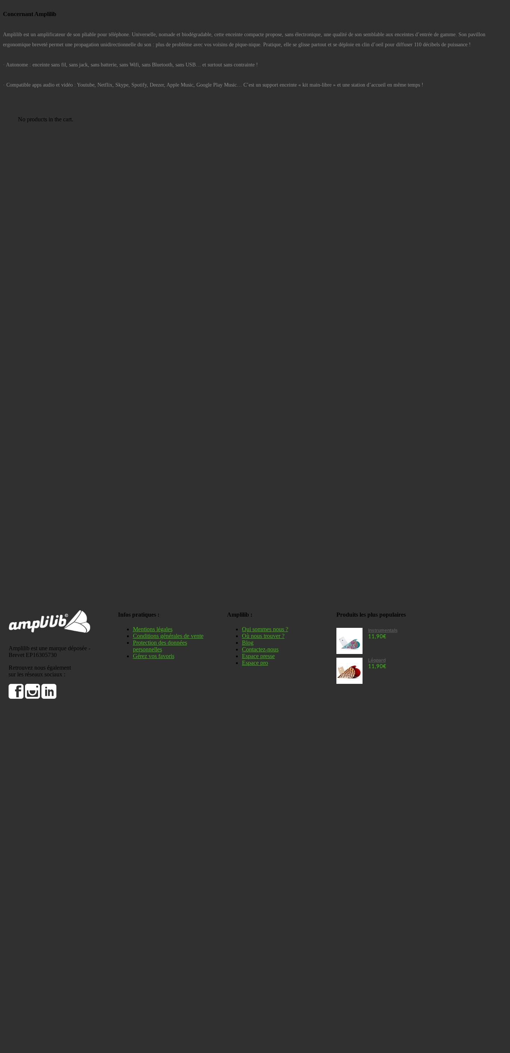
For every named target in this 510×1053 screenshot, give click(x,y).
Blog (248, 642)
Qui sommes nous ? (265, 629)
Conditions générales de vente (168, 636)
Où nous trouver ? (263, 636)
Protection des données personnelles (160, 645)
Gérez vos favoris (153, 656)
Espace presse (258, 656)
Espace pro (255, 663)
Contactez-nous (260, 649)
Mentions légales (152, 629)
